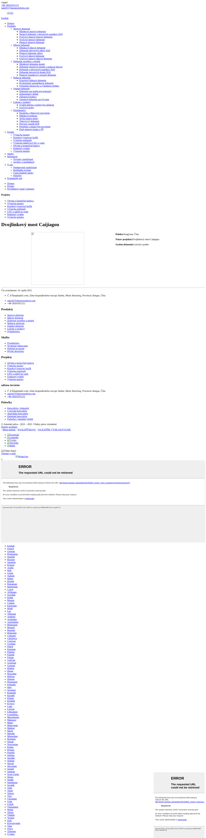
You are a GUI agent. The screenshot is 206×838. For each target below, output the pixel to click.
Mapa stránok (9, 429)
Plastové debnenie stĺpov (31, 53)
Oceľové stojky (26, 107)
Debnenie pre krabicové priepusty (35, 91)
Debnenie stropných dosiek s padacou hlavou (40, 67)
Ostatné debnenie (21, 88)
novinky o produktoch (23, 162)
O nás (10, 164)
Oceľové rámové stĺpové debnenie (35, 58)
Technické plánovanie (17, 346)
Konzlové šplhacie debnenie (32, 80)
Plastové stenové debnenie (31, 42)
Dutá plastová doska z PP (31, 129)
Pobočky (17, 175)
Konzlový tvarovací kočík (25, 137)
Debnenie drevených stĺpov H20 (34, 50)
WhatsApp (23, 456)
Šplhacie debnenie (22, 77)
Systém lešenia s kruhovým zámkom (36, 105)
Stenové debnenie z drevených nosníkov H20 (41, 34)
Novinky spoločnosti (23, 159)
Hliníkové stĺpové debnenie (32, 48)
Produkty (11, 26)
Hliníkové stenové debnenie (32, 31)
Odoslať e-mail (8, 453)
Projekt (10, 132)
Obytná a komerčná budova (26, 145)
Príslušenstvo (19, 110)
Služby (10, 154)
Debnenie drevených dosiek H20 (35, 72)
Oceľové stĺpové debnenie (31, 56)
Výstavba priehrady (22, 140)
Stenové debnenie (21, 28)
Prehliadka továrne (22, 170)
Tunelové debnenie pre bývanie (34, 99)
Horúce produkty (9, 427)
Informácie (12, 156)
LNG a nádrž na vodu (17, 211)
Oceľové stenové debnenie (32, 39)
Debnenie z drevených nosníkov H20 (37, 69)
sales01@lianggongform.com (21, 300)
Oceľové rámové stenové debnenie (35, 37)
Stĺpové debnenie (21, 45)
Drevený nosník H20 (29, 124)
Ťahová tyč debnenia (29, 121)
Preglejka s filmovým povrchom (34, 113)
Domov (10, 23)
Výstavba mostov (21, 135)
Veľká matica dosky (28, 118)
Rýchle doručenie (15, 351)
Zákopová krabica (27, 96)
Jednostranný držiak (28, 94)
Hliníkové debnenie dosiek (32, 64)
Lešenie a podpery (22, 102)
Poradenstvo (13, 343)
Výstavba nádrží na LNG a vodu (28, 143)
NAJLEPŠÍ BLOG (26, 429)
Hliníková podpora (28, 115)
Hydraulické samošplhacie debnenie (36, 83)
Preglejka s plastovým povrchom (34, 126)
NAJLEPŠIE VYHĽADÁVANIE (54, 429)
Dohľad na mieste (15, 348)
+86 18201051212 (16, 396)
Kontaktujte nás (14, 178)
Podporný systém (21, 148)
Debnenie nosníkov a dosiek (26, 61)
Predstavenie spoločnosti (25, 167)
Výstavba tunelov (21, 151)
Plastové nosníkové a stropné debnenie (37, 75)
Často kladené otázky (23, 173)
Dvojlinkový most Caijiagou (20, 189)
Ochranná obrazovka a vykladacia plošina (39, 86)
